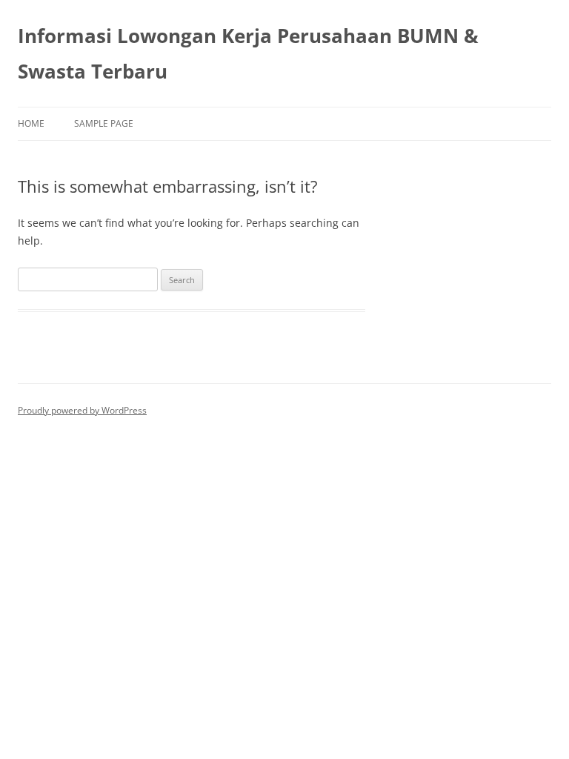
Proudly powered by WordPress (82, 410)
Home (31, 123)
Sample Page (103, 123)
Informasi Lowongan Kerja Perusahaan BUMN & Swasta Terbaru (248, 53)
